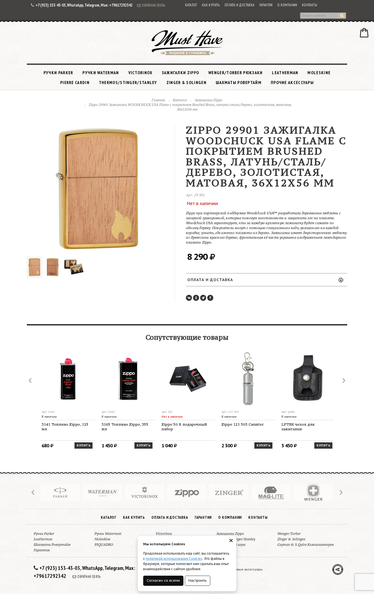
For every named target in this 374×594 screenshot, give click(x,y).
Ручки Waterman (100, 72)
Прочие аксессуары (292, 82)
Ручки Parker (58, 72)
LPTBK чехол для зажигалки (298, 426)
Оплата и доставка (240, 5)
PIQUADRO (103, 545)
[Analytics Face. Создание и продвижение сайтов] (337, 569)
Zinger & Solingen (186, 82)
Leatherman (285, 72)
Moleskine (318, 72)
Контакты (309, 5)
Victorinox (140, 72)
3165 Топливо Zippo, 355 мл (125, 426)
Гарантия (266, 5)
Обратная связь (153, 5)
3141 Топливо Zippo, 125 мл (65, 426)
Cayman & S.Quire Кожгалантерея (305, 545)
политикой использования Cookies (174, 558)
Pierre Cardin (75, 82)
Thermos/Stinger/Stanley (128, 82)
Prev (30, 380)
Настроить (197, 580)
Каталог (191, 5)
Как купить (211, 5)
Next (343, 380)
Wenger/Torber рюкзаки (235, 72)
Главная (158, 100)
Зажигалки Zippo (180, 72)
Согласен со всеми (163, 580)
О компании (287, 5)
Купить (83, 445)
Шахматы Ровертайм (238, 82)
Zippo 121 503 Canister (242, 424)
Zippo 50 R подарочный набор (184, 426)
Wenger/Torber (289, 534)
